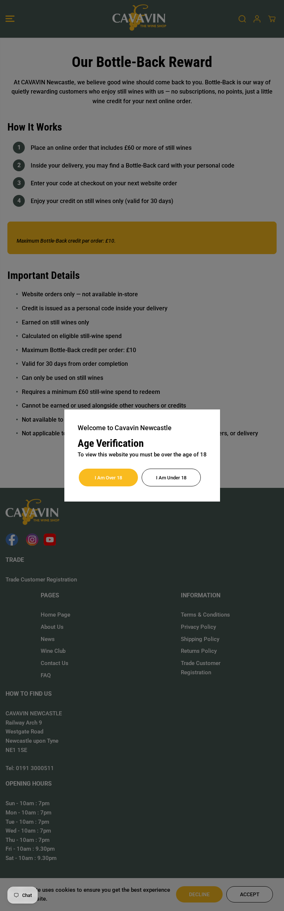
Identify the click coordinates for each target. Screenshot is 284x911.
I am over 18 (108, 477)
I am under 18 (171, 477)
